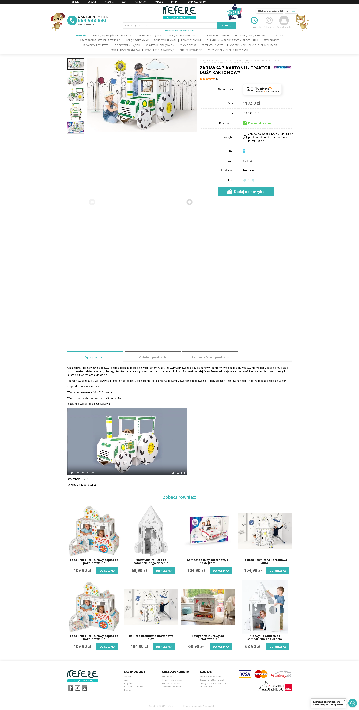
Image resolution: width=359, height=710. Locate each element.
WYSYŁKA (109, 2)
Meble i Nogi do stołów (125, 50)
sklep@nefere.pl (87, 24)
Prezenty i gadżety (213, 45)
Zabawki (274, 60)
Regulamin (129, 683)
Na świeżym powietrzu (95, 45)
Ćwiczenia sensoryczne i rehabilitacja (253, 45)
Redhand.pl (208, 706)
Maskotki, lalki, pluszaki (250, 35)
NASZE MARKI (140, 2)
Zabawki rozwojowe (148, 35)
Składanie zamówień (171, 686)
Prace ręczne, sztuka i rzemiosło (100, 40)
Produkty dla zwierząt (159, 50)
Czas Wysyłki (254, 26)
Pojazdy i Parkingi (165, 40)
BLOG (124, 2)
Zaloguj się (269, 26)
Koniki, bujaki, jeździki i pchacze (112, 35)
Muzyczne (277, 35)
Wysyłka (128, 679)
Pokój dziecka (188, 45)
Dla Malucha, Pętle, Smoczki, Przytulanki (232, 40)
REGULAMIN (92, 2)
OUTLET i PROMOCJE (191, 50)
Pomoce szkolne (191, 40)
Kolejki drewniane (137, 40)
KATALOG (159, 2)
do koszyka (107, 570)
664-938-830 (92, 20)
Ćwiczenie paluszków (216, 35)
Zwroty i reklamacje (171, 683)
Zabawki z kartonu (262, 60)
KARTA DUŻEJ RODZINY (197, 2)
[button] (189, 202)
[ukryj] (344, 700)
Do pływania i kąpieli (127, 45)
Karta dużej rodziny (133, 686)
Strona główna (206, 60)
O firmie (128, 676)
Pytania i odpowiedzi (172, 679)
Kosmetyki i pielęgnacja (159, 45)
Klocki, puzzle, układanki (182, 35)
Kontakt (128, 690)
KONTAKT (175, 2)
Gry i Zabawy (271, 40)
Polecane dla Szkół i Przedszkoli (227, 50)
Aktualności (167, 676)
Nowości (81, 35)
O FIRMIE (75, 2)
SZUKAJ (227, 25)
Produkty (219, 60)
